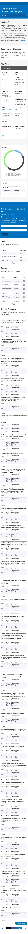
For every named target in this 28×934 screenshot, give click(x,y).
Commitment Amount (7, 113)
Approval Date (5, 91)
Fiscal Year (17, 107)
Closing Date (17, 120)
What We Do (3, 2)
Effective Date (18, 91)
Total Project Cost (7, 100)
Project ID (4, 72)
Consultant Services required (7, 127)
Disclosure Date (18, 87)
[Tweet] (8, 928)
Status (16, 72)
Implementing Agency (20, 99)
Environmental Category (18, 114)
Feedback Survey (21, 923)
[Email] (3, 928)
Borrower (17, 77)
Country (4, 87)
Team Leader (5, 77)
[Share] (14, 928)
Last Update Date (19, 131)
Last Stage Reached (19, 126)
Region (3, 107)
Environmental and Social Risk (7, 120)
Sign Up (5, 234)
